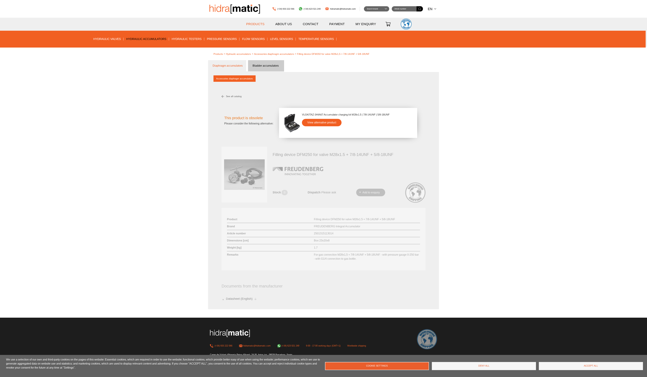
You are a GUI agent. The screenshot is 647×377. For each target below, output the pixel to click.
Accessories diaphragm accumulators (234, 78)
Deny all (483, 366)
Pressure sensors (222, 39)
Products (255, 24)
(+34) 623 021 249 (312, 9)
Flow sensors (253, 39)
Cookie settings (377, 366)
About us (283, 24)
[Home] (234, 9)
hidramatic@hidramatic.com (343, 9)
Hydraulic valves (107, 39)
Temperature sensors (316, 39)
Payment (337, 24)
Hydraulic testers (187, 39)
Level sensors (281, 39)
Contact (310, 24)
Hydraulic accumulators (146, 39)
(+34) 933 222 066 (285, 9)
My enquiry (366, 24)
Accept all (591, 366)
